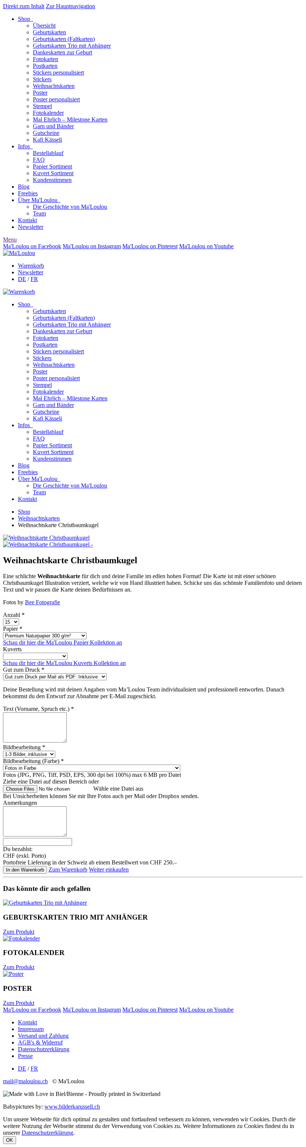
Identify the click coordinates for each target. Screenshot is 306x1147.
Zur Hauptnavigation (70, 6)
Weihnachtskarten (54, 86)
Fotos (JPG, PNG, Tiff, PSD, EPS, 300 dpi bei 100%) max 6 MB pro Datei (92, 775)
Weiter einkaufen (109, 869)
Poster (40, 92)
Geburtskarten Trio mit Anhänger (72, 45)
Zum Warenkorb (68, 869)
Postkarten (45, 66)
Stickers (42, 79)
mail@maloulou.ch (25, 1081)
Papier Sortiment (52, 166)
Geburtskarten (49, 32)
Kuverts (12, 649)
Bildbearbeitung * (24, 747)
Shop (25, 19)
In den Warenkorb (25, 870)
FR (34, 279)
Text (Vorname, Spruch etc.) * (38, 709)
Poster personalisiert (56, 99)
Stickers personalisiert (58, 72)
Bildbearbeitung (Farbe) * (33, 761)
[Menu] (19, 253)
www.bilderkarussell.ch (72, 1106)
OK (9, 1140)
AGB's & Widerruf (40, 1042)
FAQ (39, 160)
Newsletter (30, 227)
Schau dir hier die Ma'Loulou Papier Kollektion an (62, 642)
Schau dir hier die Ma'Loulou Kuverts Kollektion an (64, 663)
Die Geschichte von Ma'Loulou (70, 207)
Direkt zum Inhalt (23, 6)
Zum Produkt (18, 932)
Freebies (28, 193)
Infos (25, 146)
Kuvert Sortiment (53, 173)
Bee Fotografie (42, 602)
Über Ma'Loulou (39, 200)
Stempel (42, 106)
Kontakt (27, 220)
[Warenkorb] (19, 292)
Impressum (31, 1029)
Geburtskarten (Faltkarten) (64, 39)
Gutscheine (46, 133)
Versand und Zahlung (43, 1036)
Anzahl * (14, 615)
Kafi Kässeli (47, 139)
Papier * (12, 629)
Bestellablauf (48, 153)
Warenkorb (31, 265)
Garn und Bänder (53, 126)
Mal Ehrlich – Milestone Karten (70, 119)
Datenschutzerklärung (43, 1049)
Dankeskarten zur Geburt (62, 52)
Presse (25, 1056)
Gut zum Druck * (23, 670)
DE (22, 279)
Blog (23, 186)
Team (39, 213)
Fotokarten (45, 59)
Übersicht (44, 25)
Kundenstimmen (52, 180)
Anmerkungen (20, 803)
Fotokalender (48, 113)
